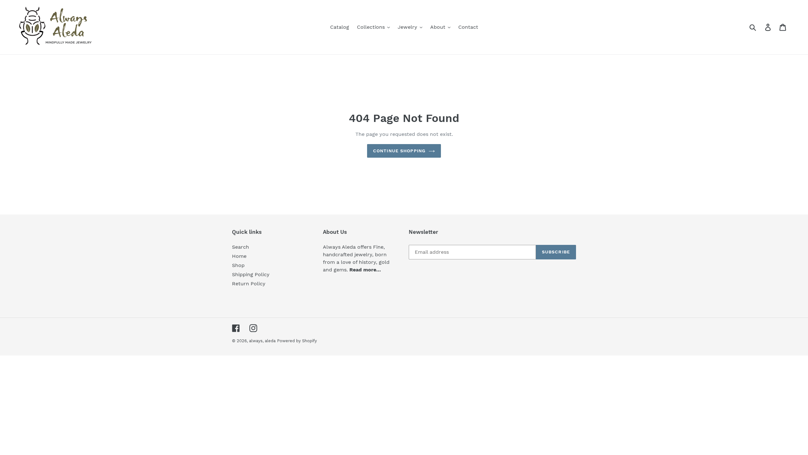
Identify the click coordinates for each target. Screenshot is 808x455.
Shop (238, 265)
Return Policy (248, 284)
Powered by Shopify (297, 340)
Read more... (365, 270)
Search (240, 247)
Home (239, 256)
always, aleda (262, 340)
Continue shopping (399, 150)
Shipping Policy (251, 274)
